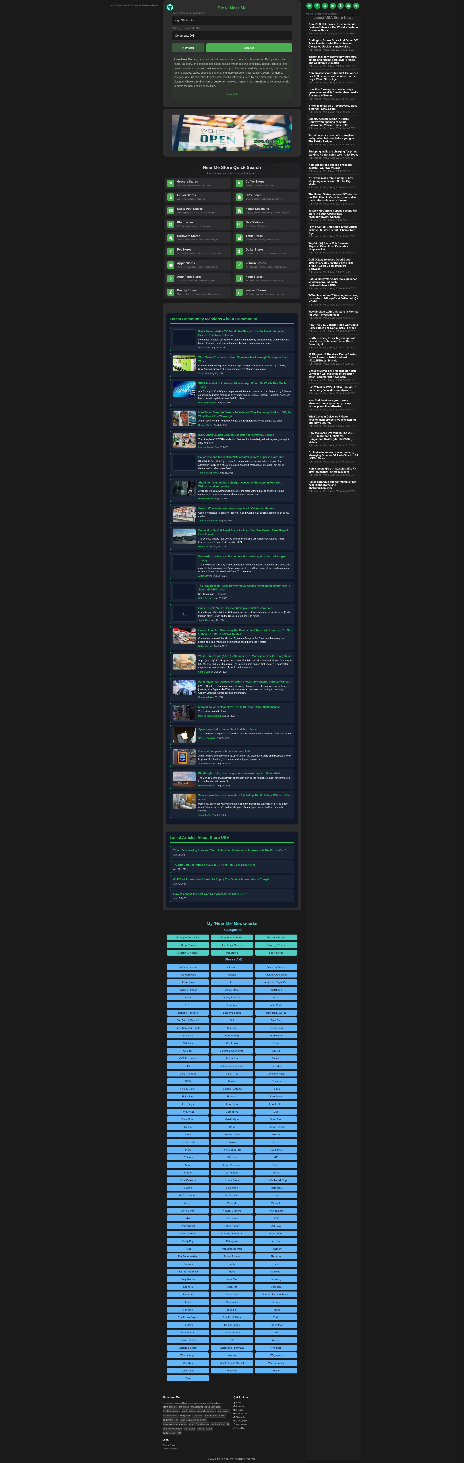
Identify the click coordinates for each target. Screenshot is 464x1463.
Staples (188, 1302)
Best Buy (276, 1020)
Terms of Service (169, 1449)
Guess (188, 1126)
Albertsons (188, 982)
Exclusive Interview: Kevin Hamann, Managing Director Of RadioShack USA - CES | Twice (333, 455)
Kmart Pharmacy (232, 1165)
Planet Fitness (232, 1256)
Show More (232, 93)
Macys (276, 1195)
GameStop (232, 1111)
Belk (231, 1020)
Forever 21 (188, 1111)
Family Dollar (187, 1088)
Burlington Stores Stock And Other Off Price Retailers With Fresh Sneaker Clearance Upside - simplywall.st (333, 43)
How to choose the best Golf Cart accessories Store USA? (210, 893)
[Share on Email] (348, 6)
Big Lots (232, 1027)
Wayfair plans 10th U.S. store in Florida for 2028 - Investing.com (333, 313)
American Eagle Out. (276, 982)
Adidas (232, 974)
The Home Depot (188, 1317)
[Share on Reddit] (325, 6)
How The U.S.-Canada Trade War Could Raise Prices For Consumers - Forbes (333, 326)
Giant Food (187, 1119)
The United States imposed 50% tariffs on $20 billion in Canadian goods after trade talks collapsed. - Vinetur (332, 197)
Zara (188, 1378)
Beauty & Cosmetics (187, 937)
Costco (276, 1050)
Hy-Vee (232, 1142)
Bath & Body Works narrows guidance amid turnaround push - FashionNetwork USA (332, 282)
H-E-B (188, 1134)
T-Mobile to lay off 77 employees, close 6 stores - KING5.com (332, 107)
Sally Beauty (188, 1279)
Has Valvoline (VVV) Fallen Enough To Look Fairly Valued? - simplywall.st (332, 388)
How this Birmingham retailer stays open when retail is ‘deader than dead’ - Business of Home (333, 92)
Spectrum (187, 1294)
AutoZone (232, 1005)
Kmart (188, 1165)
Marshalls (276, 1187)
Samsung (276, 1279)
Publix (232, 1263)
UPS (276, 1332)
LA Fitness (232, 1172)
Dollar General (188, 1073)
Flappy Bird (241, 1417)
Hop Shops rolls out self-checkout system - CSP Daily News (330, 166)
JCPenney (276, 1149)
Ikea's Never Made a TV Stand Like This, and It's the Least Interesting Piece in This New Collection (241, 333)
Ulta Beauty (187, 1332)
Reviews (188, 47)
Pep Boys (276, 1241)
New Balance (276, 1210)
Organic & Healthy (187, 952)
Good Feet (276, 1119)
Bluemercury (276, 1027)
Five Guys (188, 1104)
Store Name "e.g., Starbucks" (188, 12)
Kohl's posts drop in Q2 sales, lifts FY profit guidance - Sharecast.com (332, 470)
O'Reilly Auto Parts (232, 1233)
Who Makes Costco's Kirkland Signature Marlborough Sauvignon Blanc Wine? (243, 359)
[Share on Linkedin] (333, 6)
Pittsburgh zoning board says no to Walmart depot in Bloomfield (239, 773)
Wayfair (232, 1355)
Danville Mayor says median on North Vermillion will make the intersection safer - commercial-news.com (332, 373)
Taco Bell (232, 1309)
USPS (232, 1340)
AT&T (188, 1005)
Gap (276, 1111)
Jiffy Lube (231, 1157)
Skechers (276, 1286)
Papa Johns (276, 1233)
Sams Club (232, 1279)
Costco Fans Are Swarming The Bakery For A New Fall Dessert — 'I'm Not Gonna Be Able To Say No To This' (244, 632)
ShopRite (232, 1286)
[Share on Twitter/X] (309, 6)
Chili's (276, 1043)
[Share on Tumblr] (340, 6)
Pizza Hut (276, 1256)
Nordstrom (232, 1218)
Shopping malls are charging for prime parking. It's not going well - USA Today (333, 153)
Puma (276, 1263)
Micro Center (188, 1210)
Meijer (187, 1203)
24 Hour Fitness (188, 967)
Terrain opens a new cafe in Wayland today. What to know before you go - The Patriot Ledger (331, 138)
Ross (232, 1271)
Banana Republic (188, 1012)
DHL (187, 1066)
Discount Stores (276, 937)
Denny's (276, 1058)
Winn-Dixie (188, 1370)
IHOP (276, 1142)
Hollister (276, 1134)
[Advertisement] (130, 61)
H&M (232, 1126)
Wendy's (188, 1362)
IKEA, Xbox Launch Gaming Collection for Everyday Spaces (236, 434)
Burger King (232, 1035)
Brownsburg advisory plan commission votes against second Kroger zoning (241, 558)
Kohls (276, 1165)
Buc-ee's (188, 1035)
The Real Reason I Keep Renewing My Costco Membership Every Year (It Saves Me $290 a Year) (244, 587)
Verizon (276, 1340)
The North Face (232, 1317)
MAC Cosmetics (188, 1195)
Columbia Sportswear (232, 1050)
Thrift (276, 1317)
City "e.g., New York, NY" (186, 28)
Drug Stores (188, 945)
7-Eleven (232, 967)
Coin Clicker (241, 1421)
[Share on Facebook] (317, 6)
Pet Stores (232, 952)
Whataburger (187, 1355)
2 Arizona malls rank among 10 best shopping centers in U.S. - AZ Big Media (330, 181)
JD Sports (188, 1157)
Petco (188, 1248)
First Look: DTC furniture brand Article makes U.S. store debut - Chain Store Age (332, 230)
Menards (232, 1203)
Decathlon (232, 1058)
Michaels (276, 1203)
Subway (276, 1302)
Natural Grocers (232, 1210)
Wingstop (232, 1370)
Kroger (188, 1172)
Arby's (187, 997)
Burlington (276, 1035)
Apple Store (232, 989)
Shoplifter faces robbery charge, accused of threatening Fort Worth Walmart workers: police (240, 484)
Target (276, 1309)
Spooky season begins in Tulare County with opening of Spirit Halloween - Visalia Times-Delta (328, 122)
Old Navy (276, 1225)
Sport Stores (276, 952)
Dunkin (232, 1081)
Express (276, 1081)
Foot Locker (276, 1104)
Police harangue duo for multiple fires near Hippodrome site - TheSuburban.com (332, 484)
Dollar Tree (232, 1073)
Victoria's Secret (188, 1347)
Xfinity (276, 1370)
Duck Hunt (240, 1428)
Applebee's (276, 989)
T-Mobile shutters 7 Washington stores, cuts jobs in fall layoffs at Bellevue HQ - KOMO (333, 298)
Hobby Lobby (232, 1134)
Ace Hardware (188, 974)
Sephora (188, 1286)
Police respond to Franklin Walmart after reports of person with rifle (241, 456)
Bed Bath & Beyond (188, 1020)
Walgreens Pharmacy (232, 1347)
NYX (276, 1218)
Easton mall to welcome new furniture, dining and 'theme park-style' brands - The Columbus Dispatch (332, 59)
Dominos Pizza (276, 1073)
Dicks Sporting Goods (231, 1066)
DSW (188, 1081)
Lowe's (188, 1187)
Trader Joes (276, 1324)
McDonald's (232, 1195)
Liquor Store (232, 1180)
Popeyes (188, 1263)
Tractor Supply (232, 1324)
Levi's (276, 1172)
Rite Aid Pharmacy (187, 1271)
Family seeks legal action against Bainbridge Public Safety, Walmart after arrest (244, 797)
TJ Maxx (188, 1324)
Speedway (232, 1294)
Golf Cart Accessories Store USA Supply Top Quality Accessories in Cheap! (221, 879)
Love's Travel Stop (276, 1180)
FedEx (276, 1088)
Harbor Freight (276, 1126)
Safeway (276, 1271)
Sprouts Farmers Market (276, 1294)
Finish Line (188, 1096)
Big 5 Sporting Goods (188, 1027)
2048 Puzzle (241, 1413)
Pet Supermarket (188, 1256)
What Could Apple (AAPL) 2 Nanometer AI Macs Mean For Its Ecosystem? (244, 656)
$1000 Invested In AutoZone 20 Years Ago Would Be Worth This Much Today (242, 385)
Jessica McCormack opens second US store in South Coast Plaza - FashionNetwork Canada (332, 213)
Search (249, 47)
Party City (187, 1241)
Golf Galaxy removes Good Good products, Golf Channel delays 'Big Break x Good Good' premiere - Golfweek (330, 264)
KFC (276, 1157)
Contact (239, 1410)
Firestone (232, 1096)
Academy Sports (276, 967)
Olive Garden (188, 1233)
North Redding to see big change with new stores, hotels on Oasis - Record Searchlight (332, 341)
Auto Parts (276, 1005)
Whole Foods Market (232, 1362)
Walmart (276, 1347)
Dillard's (276, 1066)
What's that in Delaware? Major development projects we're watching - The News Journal (332, 419)
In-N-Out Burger (232, 1149)
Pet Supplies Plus (232, 1248)
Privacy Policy (168, 1445)
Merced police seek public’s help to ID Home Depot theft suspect (239, 706)
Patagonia (232, 1241)
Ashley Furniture (232, 997)
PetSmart (276, 1248)
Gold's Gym (232, 1119)
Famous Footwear (232, 1088)
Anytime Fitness (188, 989)
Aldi (232, 982)
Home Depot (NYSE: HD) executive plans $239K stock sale (235, 607)
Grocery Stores (276, 945)
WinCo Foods (276, 1362)
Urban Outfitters (188, 1340)
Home (238, 1403)
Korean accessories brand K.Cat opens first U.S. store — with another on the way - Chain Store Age (333, 76)
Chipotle (188, 1050)
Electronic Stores (232, 945)
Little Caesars (188, 1180)
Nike (187, 1218)
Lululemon (232, 1187)
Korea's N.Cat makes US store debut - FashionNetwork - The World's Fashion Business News (333, 27)
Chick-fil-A (232, 1043)
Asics (276, 997)
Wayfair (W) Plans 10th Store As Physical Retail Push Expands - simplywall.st (328, 246)
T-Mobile (188, 1309)
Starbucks (232, 1302)
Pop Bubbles (241, 1424)
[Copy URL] (356, 6)
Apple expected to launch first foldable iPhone (227, 729)
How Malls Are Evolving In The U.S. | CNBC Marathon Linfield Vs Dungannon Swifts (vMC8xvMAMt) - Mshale (331, 437)
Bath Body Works (276, 1012)
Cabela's (188, 1043)
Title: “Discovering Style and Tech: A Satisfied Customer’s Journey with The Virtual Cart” (229, 850)
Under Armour (232, 1332)
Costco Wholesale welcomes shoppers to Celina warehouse (236, 508)
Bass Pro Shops (232, 1012)
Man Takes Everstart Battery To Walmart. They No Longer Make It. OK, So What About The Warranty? (244, 414)
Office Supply (232, 1225)
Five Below (276, 1096)
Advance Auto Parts (276, 974)
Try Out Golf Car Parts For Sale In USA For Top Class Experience (214, 864)
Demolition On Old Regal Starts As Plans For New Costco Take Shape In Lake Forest (243, 532)
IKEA (188, 1149)
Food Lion (232, 1104)
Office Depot (188, 1225)
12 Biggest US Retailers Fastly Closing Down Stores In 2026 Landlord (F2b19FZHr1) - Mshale (332, 357)
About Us (240, 1406)
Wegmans (276, 1355)
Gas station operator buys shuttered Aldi (224, 751)
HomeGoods (188, 1142)
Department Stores (232, 937)
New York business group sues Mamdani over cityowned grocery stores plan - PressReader (329, 403)
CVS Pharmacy (188, 1058)
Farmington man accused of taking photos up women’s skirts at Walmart (244, 681)
